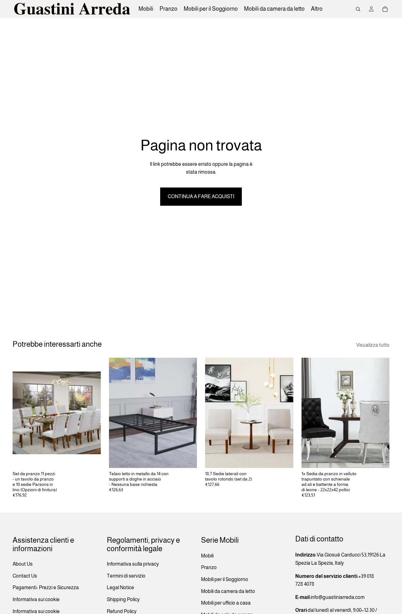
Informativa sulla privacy (133, 564)
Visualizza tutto (372, 345)
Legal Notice (120, 587)
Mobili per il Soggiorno (224, 579)
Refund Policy (122, 611)
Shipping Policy (123, 599)
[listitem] (317, 9)
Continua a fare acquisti (201, 196)
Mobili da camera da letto (228, 591)
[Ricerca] (358, 9)
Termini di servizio (126, 576)
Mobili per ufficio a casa (226, 603)
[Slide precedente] (22, 413)
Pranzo (209, 567)
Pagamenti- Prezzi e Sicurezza (46, 587)
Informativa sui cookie (36, 599)
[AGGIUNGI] (283, 458)
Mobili (207, 555)
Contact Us (25, 576)
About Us (23, 564)
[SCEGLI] (91, 458)
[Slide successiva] (91, 413)
